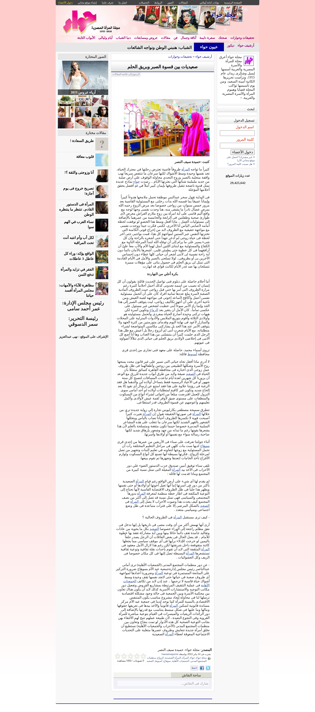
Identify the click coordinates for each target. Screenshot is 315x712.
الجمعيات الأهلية (180, 660)
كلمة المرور (245, 139)
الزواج (154, 310)
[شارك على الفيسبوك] (201, 668)
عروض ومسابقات (146, 37)
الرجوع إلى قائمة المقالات (126, 74)
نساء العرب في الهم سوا (79, 224)
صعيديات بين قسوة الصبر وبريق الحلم (163, 66)
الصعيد (190, 374)
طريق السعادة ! (82, 141)
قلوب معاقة (85, 157)
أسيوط (192, 354)
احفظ (194, 667)
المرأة (186, 169)
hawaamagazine (170, 654)
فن (175, 37)
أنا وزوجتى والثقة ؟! (79, 172)
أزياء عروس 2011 (83, 92)
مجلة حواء (201, 657)
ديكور (230, 45)
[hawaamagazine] (249, 64)
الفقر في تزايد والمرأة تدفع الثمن (77, 272)
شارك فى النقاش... (194, 683)
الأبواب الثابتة (86, 37)
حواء (136, 181)
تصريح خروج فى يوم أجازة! (78, 191)
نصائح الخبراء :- (179, 47)
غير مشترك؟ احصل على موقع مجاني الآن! (240, 159)
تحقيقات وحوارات (242, 37)
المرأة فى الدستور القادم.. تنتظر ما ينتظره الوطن (76, 209)
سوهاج (205, 446)
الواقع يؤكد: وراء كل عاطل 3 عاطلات (79, 256)
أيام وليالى (105, 37)
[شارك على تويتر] (208, 668)
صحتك (222, 37)
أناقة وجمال (188, 37)
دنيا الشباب (123, 37)
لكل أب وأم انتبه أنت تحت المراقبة (78, 240)
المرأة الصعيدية (173, 657)
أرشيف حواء (246, 45)
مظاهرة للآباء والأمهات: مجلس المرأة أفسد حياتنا (76, 290)
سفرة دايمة (207, 37)
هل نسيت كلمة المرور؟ (239, 164)
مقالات (165, 37)
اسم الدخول (245, 127)
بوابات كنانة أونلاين (209, 2)
